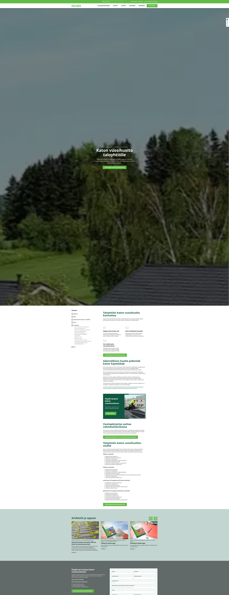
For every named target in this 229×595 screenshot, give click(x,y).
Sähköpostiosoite (137, 576)
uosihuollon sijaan (108, 387)
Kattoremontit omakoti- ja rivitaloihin (81, 319)
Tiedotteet (140, 1)
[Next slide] (155, 518)
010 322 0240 (154, 1)
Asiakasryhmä (115, 580)
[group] (85, 537)
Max (74, 347)
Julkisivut (75, 314)
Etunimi (113, 571)
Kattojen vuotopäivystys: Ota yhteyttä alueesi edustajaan (120, 437)
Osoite (113, 590)
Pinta (74, 322)
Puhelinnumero (115, 576)
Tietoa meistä (134, 1)
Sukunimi (136, 571)
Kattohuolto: (149, 1)
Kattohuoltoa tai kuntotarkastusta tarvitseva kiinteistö (123, 585)
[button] (104, 5)
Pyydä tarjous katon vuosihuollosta (115, 355)
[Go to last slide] (151, 518)
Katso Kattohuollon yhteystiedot (82, 591)
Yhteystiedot (152, 5)
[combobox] (112, 2)
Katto (74, 316)
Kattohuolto (109, 147)
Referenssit (142, 5)
